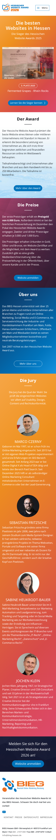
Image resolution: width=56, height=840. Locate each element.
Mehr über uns (28, 363)
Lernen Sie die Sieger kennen (26, 102)
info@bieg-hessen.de (11, 835)
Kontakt (8, 817)
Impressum (46, 817)
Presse (18, 817)
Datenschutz (31, 817)
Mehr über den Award (28, 188)
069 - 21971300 (19, 832)
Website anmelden (28, 277)
